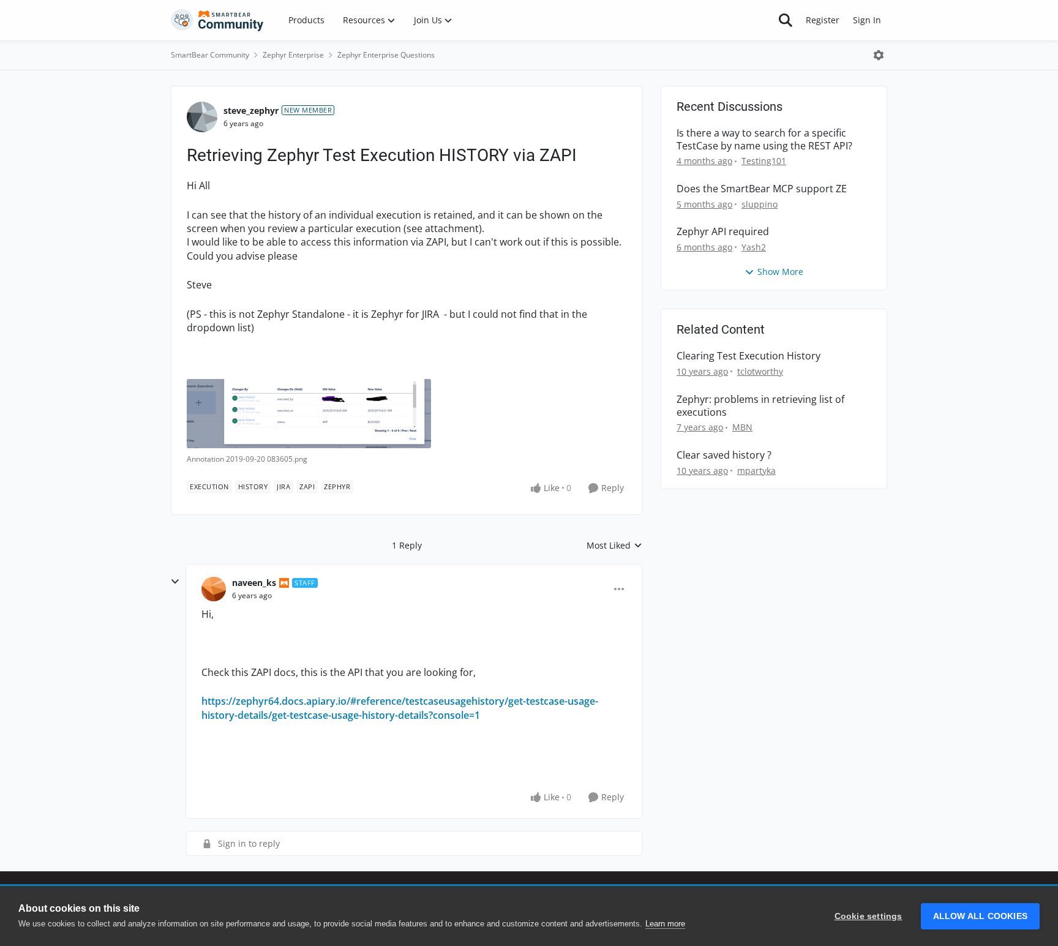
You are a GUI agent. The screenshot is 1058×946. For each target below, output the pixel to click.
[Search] (785, 20)
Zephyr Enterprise (293, 55)
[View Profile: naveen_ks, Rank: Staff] (213, 589)
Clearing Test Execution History (748, 356)
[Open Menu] (878, 55)
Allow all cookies (980, 916)
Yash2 (753, 247)
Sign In (867, 20)
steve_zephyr (251, 110)
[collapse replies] (175, 581)
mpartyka (756, 470)
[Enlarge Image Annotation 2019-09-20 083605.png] (309, 413)
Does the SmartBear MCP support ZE (762, 188)
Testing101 (763, 161)
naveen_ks (254, 582)
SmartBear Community (210, 55)
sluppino (759, 204)
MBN (742, 427)
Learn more (665, 923)
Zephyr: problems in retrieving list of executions (760, 406)
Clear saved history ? (724, 455)
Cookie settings (868, 916)
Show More (780, 271)
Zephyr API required (723, 231)
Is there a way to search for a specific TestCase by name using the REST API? (764, 139)
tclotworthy (760, 371)
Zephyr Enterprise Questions (386, 55)
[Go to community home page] (217, 20)
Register (822, 20)
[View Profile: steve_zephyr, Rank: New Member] (202, 117)
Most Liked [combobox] (614, 545)
